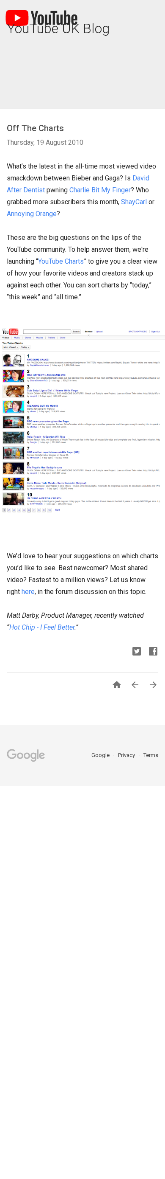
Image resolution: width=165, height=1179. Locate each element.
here (28, 592)
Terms (150, 755)
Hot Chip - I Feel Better (41, 627)
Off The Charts (35, 128)
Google (101, 755)
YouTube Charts (61, 261)
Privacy (127, 755)
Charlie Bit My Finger (100, 190)
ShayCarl (134, 202)
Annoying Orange (32, 214)
